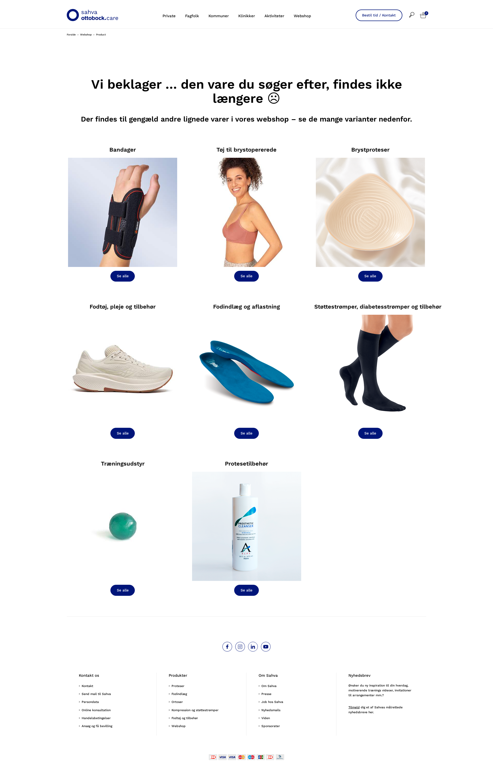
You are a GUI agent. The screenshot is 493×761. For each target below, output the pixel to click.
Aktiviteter (274, 16)
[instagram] (240, 647)
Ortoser (177, 702)
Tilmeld (354, 707)
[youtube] (266, 647)
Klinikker (246, 16)
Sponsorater (270, 726)
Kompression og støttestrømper (195, 710)
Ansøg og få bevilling (97, 726)
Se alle (123, 276)
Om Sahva (269, 686)
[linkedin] (253, 647)
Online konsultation (96, 710)
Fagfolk (192, 16)
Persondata (90, 702)
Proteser (178, 686)
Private (169, 16)
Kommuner (218, 16)
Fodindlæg (179, 694)
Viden (265, 718)
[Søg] (414, 11)
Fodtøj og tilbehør (185, 718)
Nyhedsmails (270, 710)
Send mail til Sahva (96, 694)
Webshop (302, 16)
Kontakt (87, 686)
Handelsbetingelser (96, 718)
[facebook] (227, 647)
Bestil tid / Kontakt (379, 15)
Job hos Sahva (272, 702)
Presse (266, 694)
